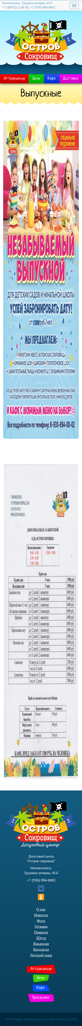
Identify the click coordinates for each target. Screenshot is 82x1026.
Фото (41, 921)
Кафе (52, 78)
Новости (41, 915)
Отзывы (41, 926)
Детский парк (41, 955)
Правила (41, 932)
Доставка (70, 78)
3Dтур (41, 938)
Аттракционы (14, 78)
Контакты (41, 949)
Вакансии (41, 944)
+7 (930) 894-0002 (41, 880)
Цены (36, 78)
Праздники (40, 997)
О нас (41, 909)
